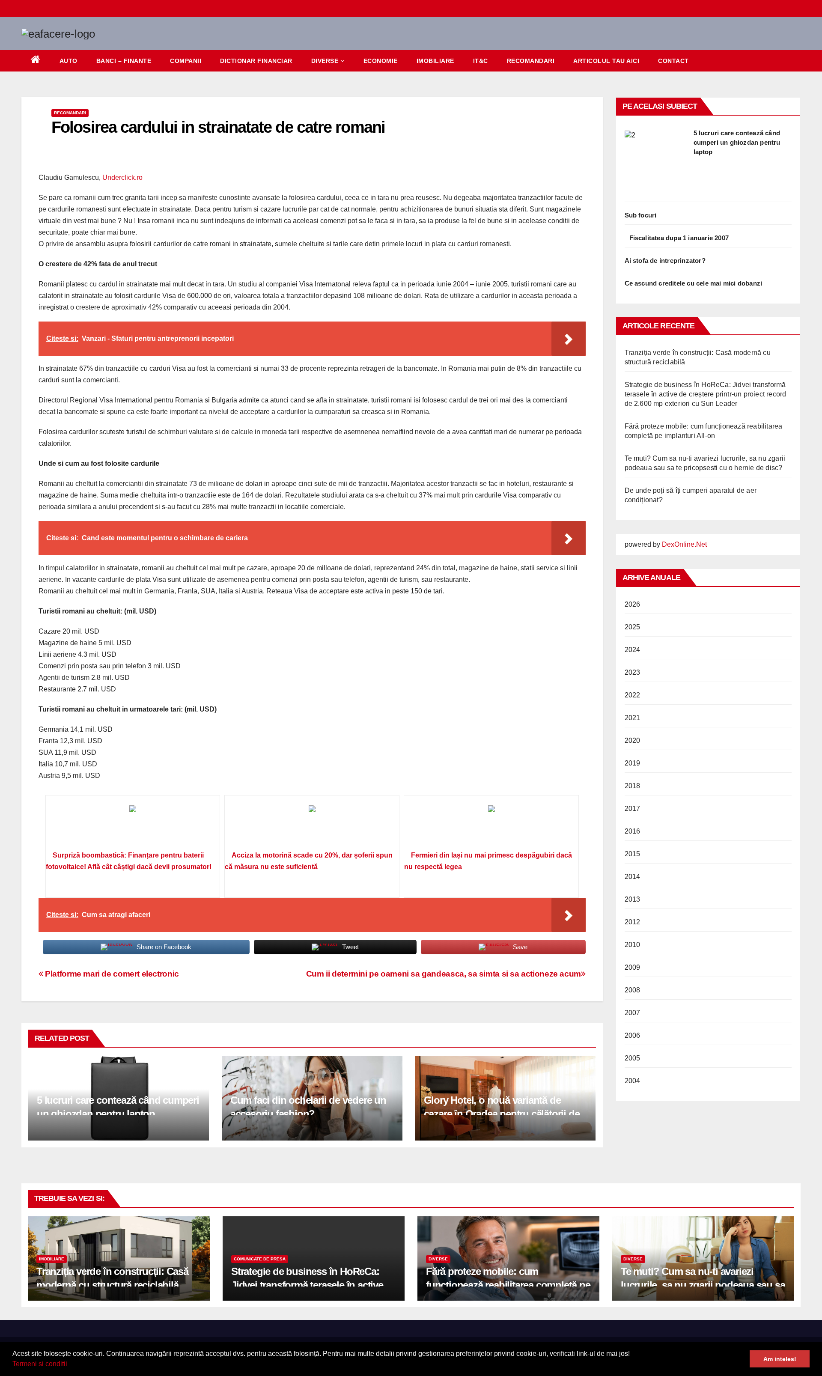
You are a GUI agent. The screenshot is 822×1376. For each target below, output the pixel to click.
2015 (632, 854)
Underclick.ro (122, 177)
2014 (632, 876)
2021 (632, 717)
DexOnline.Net (684, 544)
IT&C (480, 60)
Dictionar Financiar (256, 60)
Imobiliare (435, 60)
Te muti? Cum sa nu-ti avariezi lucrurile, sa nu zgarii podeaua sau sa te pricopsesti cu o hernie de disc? (703, 1285)
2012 (632, 922)
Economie (380, 60)
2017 (632, 808)
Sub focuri (641, 215)
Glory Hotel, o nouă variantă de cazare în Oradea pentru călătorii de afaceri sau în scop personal (502, 1113)
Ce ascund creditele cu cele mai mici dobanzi (693, 283)
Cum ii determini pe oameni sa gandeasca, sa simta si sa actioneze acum (443, 973)
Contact (673, 60)
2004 (632, 1080)
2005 (632, 1058)
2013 (632, 899)
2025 (632, 627)
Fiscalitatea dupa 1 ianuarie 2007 (679, 237)
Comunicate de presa (260, 1259)
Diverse (325, 60)
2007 (632, 1012)
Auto (68, 60)
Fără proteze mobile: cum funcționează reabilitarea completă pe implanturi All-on (508, 1285)
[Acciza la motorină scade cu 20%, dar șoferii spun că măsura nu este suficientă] (312, 825)
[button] (70, 1365)
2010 (632, 944)
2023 (632, 672)
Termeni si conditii (39, 1363)
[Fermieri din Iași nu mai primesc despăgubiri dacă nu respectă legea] (491, 825)
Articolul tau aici (606, 60)
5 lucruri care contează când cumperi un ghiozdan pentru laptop (737, 142)
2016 (632, 831)
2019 (632, 763)
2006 (632, 1035)
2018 (632, 785)
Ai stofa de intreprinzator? (665, 260)
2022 (632, 695)
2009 (632, 967)
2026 (632, 604)
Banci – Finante (124, 60)
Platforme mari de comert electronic (111, 973)
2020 (632, 740)
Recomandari (531, 60)
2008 (632, 990)
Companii (185, 60)
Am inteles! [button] (779, 1358)
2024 (632, 649)
